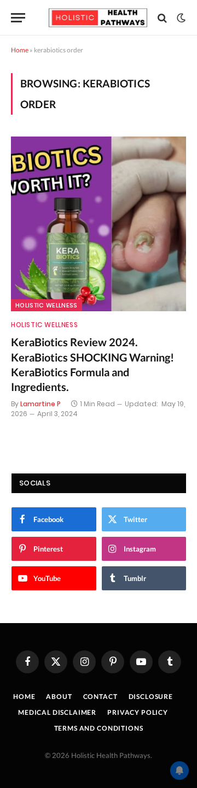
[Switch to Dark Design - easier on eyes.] (180, 18)
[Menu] (18, 17)
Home (19, 50)
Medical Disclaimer (57, 712)
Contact (100, 696)
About (59, 696)
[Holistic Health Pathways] (98, 17)
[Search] (162, 17)
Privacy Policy (137, 712)
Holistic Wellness (46, 305)
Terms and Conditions (98, 728)
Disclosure (151, 696)
